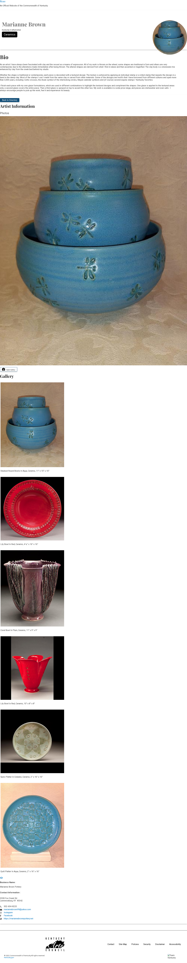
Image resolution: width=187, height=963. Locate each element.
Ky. (2, 1)
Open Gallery (10, 370)
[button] (0, 878)
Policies (135, 944)
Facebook (8, 915)
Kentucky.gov (9, 957)
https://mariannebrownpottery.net (18, 918)
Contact (110, 944)
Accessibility (175, 944)
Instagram (8, 912)
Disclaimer (160, 944)
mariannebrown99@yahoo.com (17, 909)
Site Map (123, 944)
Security (147, 944)
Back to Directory (9, 100)
